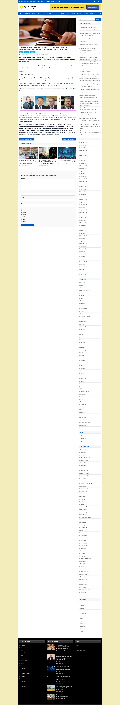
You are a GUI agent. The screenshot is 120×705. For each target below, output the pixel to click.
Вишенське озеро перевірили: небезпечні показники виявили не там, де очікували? (89, 45)
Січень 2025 (83, 191)
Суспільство (50, 13)
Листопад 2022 (83, 259)
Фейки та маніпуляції (85, 422)
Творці (81, 409)
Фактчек (82, 420)
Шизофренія (83, 425)
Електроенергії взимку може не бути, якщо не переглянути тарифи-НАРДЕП (67, 161)
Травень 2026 (83, 150)
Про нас (42, 1)
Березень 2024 (83, 217)
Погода (86, 13)
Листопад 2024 (83, 197)
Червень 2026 (83, 147)
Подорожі (82, 368)
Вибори (82, 295)
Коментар (23, 178)
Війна (62, 13)
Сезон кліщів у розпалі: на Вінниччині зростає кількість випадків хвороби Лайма (90, 28)
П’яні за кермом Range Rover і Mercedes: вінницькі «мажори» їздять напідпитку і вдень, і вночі (89, 39)
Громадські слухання (85, 316)
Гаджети (82, 311)
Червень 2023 (83, 241)
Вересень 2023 (83, 233)
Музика (82, 355)
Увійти (81, 435)
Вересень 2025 (83, 171)
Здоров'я (82, 324)
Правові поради (83, 376)
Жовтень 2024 (83, 199)
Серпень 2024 (83, 204)
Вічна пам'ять (83, 306)
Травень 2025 (83, 181)
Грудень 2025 (83, 163)
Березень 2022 (83, 274)
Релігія (67, 13)
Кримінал (26, 52)
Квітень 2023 (83, 246)
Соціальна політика (84, 391)
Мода (81, 352)
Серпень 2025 (83, 173)
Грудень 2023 (83, 225)
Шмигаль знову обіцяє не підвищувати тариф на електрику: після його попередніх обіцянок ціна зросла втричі (90, 33)
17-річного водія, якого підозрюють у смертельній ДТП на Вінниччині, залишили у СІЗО (90, 132)
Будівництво (83, 293)
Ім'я (22, 192)
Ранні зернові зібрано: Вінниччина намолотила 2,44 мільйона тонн (88, 49)
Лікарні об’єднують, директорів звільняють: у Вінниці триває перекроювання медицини (90, 79)
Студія (81, 399)
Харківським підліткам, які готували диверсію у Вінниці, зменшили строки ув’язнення (88, 114)
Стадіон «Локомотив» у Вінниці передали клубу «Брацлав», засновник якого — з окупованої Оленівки (89, 69)
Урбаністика (83, 417)
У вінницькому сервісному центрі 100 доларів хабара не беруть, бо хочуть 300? (90, 58)
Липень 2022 (83, 264)
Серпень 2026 (83, 142)
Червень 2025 (83, 178)
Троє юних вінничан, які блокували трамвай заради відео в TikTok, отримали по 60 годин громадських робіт (90, 84)
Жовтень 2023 (83, 230)
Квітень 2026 (83, 153)
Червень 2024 (83, 209)
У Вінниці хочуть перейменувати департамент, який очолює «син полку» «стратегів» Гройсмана (89, 97)
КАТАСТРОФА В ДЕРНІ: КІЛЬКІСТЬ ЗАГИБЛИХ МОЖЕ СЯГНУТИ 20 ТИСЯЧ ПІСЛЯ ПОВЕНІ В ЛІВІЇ (27, 139)
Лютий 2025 (83, 189)
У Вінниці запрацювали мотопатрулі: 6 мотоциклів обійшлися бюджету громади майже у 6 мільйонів (89, 103)
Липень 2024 (83, 207)
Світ (44, 13)
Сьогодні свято (83, 407)
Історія (81, 334)
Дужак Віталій (70, 163)
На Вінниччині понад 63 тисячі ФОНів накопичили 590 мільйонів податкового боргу (89, 63)
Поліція (82, 373)
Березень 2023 (83, 248)
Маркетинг (82, 344)
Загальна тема (83, 321)
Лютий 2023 (83, 251)
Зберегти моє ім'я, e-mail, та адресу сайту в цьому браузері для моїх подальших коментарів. (24, 216)
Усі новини (79, 13)
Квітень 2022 (83, 272)
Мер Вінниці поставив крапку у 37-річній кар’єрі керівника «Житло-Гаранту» (89, 75)
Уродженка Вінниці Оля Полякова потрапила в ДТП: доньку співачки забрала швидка (90, 120)
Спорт (81, 396)
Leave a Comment (44, 54)
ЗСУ (81, 332)
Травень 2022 (83, 269)
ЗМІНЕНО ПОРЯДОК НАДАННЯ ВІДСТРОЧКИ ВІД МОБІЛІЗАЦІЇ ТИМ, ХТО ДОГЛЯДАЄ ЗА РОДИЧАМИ (47, 162)
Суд (81, 401)
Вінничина (82, 303)
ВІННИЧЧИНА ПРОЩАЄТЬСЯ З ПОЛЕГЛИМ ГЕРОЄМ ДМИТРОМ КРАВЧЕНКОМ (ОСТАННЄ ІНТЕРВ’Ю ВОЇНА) (69, 139)
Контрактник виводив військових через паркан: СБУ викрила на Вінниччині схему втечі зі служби (89, 91)
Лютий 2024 (83, 220)
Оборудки (82, 360)
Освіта (81, 363)
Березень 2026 (83, 155)
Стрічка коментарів (84, 441)
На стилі (82, 357)
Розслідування (26, 13)
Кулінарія (82, 339)
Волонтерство (83, 308)
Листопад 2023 (83, 228)
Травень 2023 (83, 243)
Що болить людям (84, 427)
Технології (82, 412)
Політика (57, 13)
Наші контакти (58, 1)
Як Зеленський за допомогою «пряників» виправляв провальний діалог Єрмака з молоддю (27, 162)
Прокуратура (83, 378)
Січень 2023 (83, 254)
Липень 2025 (83, 176)
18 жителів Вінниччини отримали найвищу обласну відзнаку (90, 53)
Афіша (81, 285)
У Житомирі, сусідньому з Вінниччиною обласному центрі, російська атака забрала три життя (90, 126)
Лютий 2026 (83, 158)
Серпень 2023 (83, 235)
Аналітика (82, 282)
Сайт (22, 203)
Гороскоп (82, 313)
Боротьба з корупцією (85, 290)
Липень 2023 (83, 238)
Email (22, 197)
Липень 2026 (83, 145)
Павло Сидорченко (34, 54)
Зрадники (82, 329)
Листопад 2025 (83, 165)
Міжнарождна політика (85, 350)
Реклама (82, 381)
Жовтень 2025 (83, 168)
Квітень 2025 (83, 184)
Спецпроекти (83, 394)
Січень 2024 (83, 222)
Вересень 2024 (83, 202)
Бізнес (81, 287)
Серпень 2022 (83, 261)
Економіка (82, 319)
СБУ (81, 386)
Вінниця (34, 13)
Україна (39, 13)
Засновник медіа (36, 1)
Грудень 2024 (83, 194)
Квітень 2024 (83, 215)
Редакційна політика (50, 1)
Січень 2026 (83, 160)
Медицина (82, 347)
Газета (91, 13)
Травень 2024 (83, 212)
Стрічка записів (83, 438)
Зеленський (83, 326)
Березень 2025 (83, 186)
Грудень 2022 (83, 256)
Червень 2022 (83, 266)
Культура (73, 13)
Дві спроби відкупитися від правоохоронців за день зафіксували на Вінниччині (90, 108)
